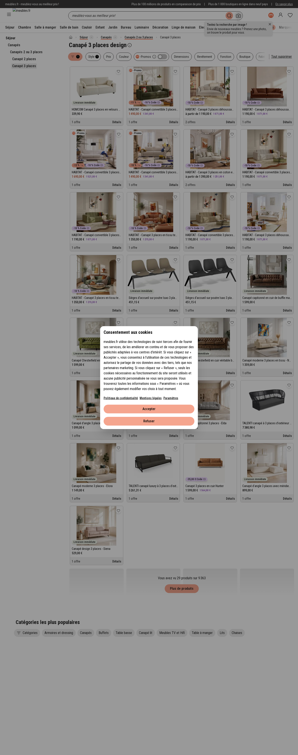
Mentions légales (151, 398)
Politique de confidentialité (121, 398)
